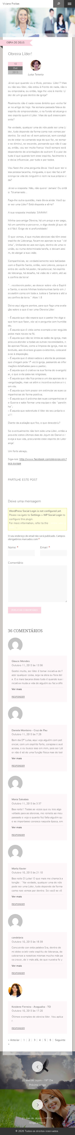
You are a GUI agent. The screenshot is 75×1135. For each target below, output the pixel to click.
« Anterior (13, 1040)
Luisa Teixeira (35, 74)
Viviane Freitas (11, 4)
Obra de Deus (15, 42)
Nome (12, 547)
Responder (18, 697)
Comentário (15, 562)
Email (44, 547)
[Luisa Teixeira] (35, 65)
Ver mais (17, 689)
